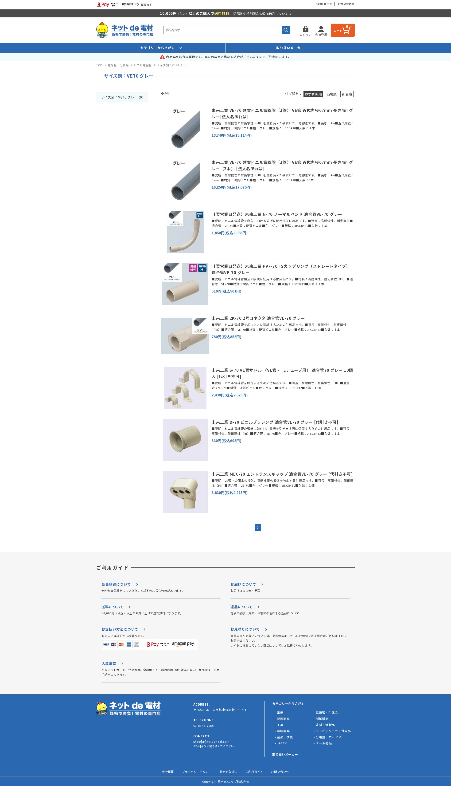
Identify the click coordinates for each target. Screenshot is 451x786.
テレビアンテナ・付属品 (333, 731)
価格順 (332, 94)
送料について (112, 606)
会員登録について (116, 584)
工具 (280, 725)
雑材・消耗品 (325, 725)
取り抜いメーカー (285, 754)
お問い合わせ (346, 4)
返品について (241, 606)
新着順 (347, 94)
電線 (280, 712)
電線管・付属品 (118, 65)
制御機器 (322, 718)
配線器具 (283, 718)
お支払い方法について (119, 629)
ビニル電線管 (143, 65)
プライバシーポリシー (197, 772)
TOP (99, 65)
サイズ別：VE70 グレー (173, 65)
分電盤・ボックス (329, 737)
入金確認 (108, 663)
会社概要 (168, 772)
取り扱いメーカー (290, 47)
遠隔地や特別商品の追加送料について (260, 13)
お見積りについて (245, 629)
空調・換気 (285, 737)
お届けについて (243, 584)
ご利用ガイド (323, 4)
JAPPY (282, 743)
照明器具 (283, 731)
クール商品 (324, 743)
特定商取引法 (228, 772)
